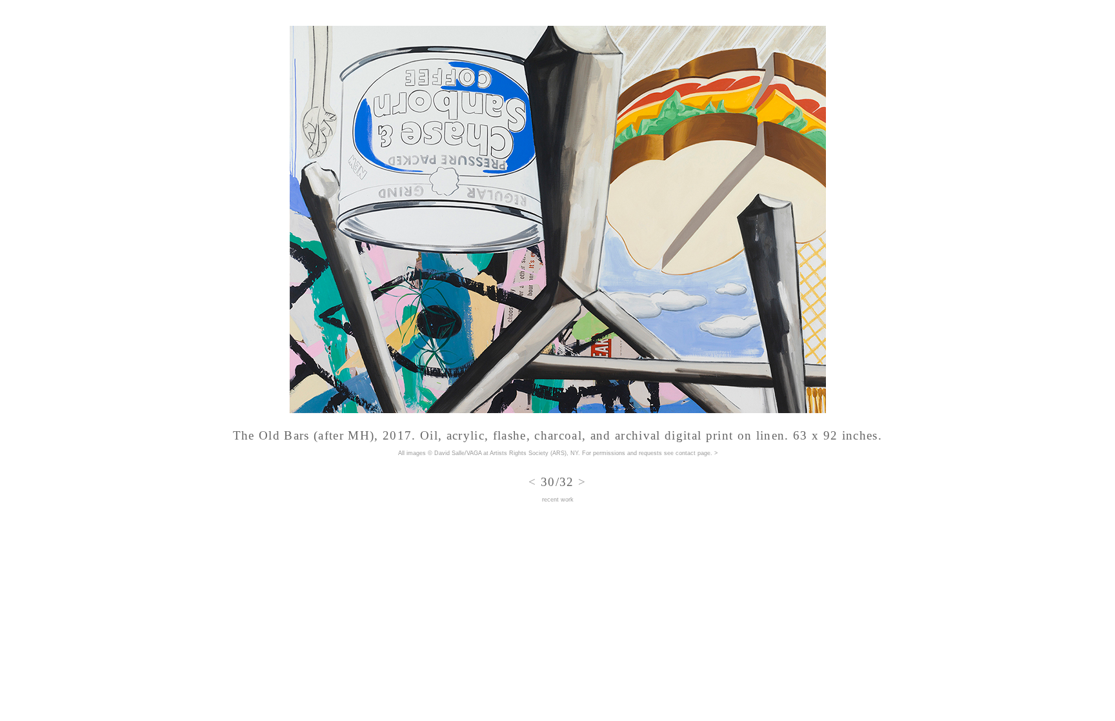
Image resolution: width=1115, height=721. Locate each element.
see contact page (687, 453)
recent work (558, 499)
